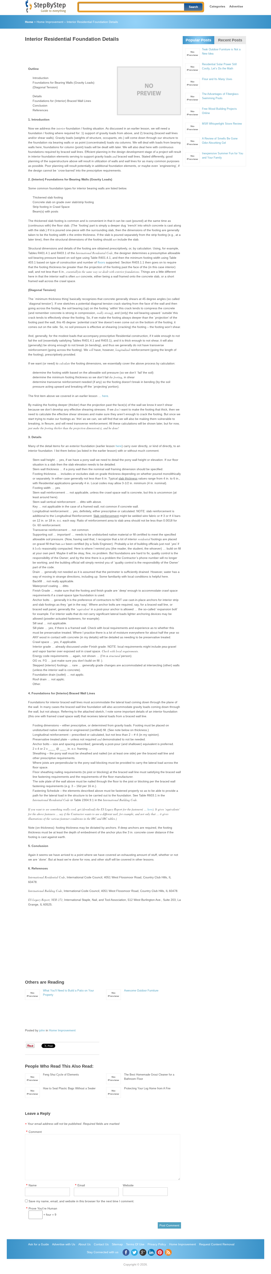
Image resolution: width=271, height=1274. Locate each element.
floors (101, 262)
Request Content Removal (216, 1244)
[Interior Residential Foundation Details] (149, 90)
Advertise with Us (63, 1244)
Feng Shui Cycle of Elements (61, 1074)
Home (29, 22)
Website (128, 1185)
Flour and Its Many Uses (217, 79)
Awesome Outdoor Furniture (141, 990)
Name (33, 1185)
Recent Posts (230, 40)
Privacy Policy (157, 1244)
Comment (35, 1132)
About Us (84, 1244)
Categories (217, 6)
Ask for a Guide (38, 1244)
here (105, 396)
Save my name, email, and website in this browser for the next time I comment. (81, 1201)
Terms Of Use (135, 1244)
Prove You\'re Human (43, 1208)
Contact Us (101, 1244)
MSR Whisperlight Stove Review (222, 123)
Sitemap (117, 1244)
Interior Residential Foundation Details (92, 22)
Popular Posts (198, 40)
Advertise (236, 6)
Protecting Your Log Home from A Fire (147, 1088)
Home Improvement (50, 22)
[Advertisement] (102, 52)
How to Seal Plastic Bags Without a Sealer (69, 1088)
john (42, 1030)
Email (81, 1185)
